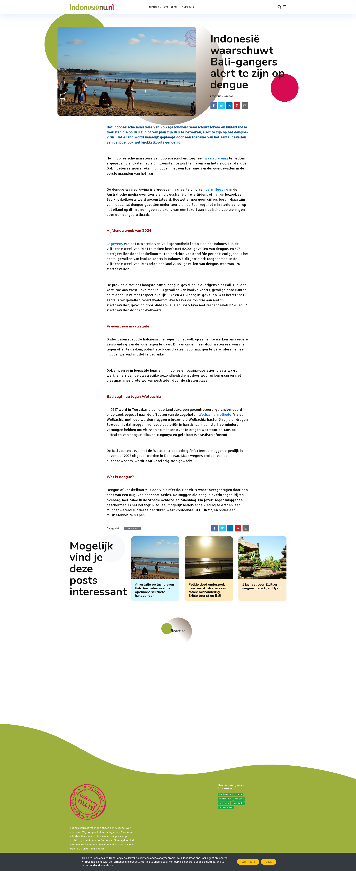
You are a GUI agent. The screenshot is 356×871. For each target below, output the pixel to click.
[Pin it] (237, 105)
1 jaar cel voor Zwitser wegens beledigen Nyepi (261, 586)
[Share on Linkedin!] (229, 105)
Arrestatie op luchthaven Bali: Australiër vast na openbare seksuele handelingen (154, 590)
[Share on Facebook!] (213, 105)
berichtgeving (217, 189)
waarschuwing (216, 158)
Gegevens (115, 244)
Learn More (248, 861)
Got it (269, 861)
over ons (188, 7)
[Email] (245, 105)
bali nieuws (132, 528)
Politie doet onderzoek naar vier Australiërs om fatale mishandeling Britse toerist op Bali (207, 590)
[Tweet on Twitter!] (221, 105)
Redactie (215, 96)
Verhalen (170, 7)
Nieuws (154, 7)
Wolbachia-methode (214, 414)
